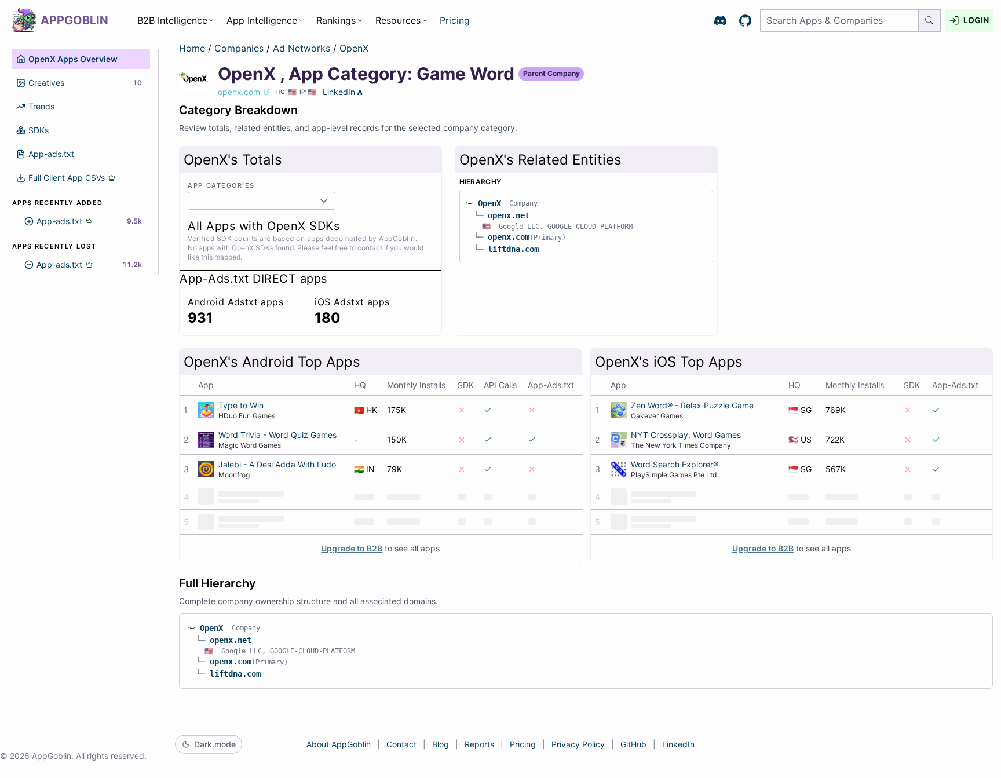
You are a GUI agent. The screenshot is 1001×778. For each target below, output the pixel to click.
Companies (240, 48)
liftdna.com (513, 249)
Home (192, 48)
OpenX (353, 48)
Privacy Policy (578, 744)
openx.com (508, 237)
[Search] (930, 20)
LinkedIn (339, 92)
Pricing (455, 20)
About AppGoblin (338, 744)
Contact (401, 744)
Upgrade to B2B (351, 548)
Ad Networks (303, 48)
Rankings (336, 20)
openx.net (508, 215)
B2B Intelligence (172, 20)
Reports (479, 744)
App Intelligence (261, 20)
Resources (398, 20)
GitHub (633, 744)
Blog (440, 744)
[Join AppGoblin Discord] (720, 20)
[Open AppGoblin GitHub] (745, 20)
